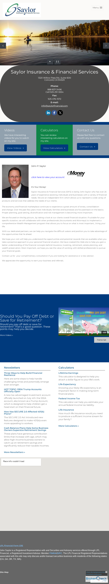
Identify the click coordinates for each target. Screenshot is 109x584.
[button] (97, 7)
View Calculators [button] (53, 148)
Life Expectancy (67, 384)
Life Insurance (66, 410)
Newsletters (12, 367)
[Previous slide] (3, 46)
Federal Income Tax (69, 398)
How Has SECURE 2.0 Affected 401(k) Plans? (24, 412)
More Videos (6, 335)
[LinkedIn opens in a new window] (48, 113)
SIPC (59, 553)
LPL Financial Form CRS (11, 545)
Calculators (66, 367)
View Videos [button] (14, 148)
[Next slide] (106, 46)
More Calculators (68, 426)
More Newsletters (14, 452)
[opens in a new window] (76, 177)
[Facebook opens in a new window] (54, 113)
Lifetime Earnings (68, 373)
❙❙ (57, 61)
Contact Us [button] (86, 146)
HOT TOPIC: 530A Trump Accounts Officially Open (22, 390)
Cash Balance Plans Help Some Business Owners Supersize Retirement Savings (26, 429)
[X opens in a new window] (60, 113)
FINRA (52, 553)
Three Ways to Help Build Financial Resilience (23, 374)
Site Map (4, 572)
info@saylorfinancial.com (54, 106)
